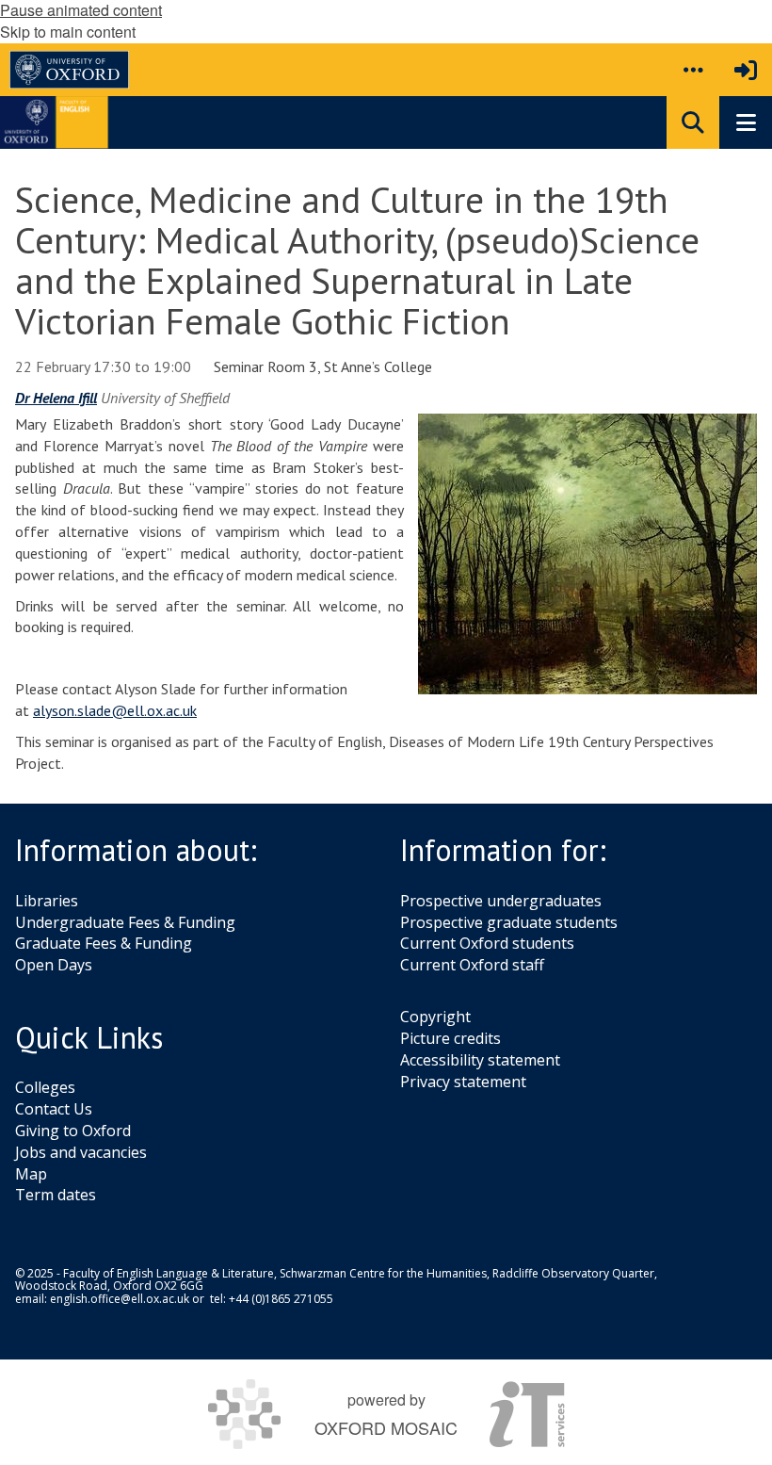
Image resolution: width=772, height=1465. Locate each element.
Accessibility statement (480, 1060)
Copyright (435, 1016)
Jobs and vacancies (81, 1152)
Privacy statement (463, 1081)
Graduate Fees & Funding (103, 943)
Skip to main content (68, 31)
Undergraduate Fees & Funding (125, 922)
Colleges (45, 1087)
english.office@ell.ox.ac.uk (119, 1299)
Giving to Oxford (73, 1130)
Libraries (46, 900)
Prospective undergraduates (501, 900)
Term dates (55, 1194)
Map (31, 1174)
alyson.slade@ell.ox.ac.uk (115, 710)
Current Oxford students (487, 943)
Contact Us (53, 1109)
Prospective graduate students (509, 922)
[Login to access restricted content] (745, 69)
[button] (693, 69)
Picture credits (450, 1038)
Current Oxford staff (472, 964)
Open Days (53, 964)
